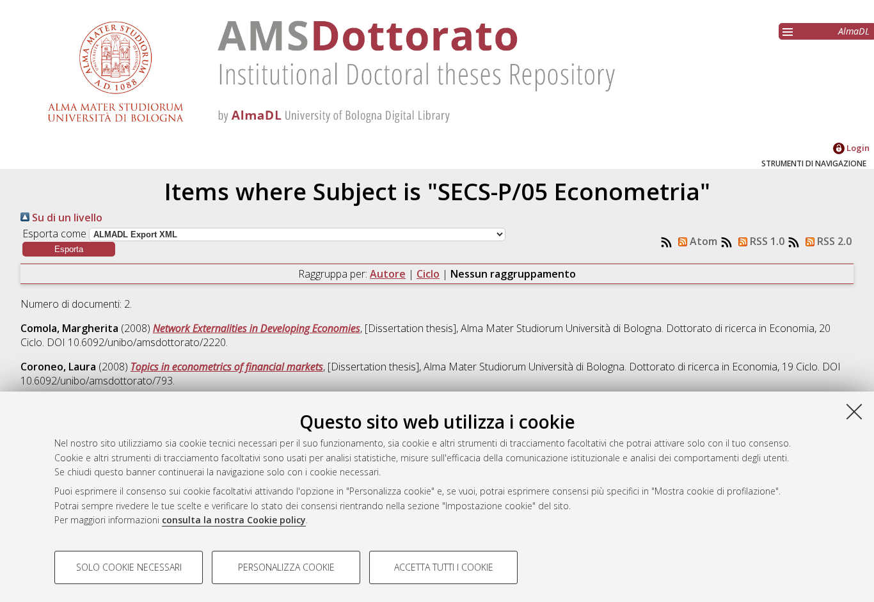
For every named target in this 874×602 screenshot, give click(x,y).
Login (857, 148)
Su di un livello (65, 217)
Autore (388, 274)
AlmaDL (854, 31)
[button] (68, 249)
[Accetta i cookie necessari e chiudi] (854, 411)
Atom (702, 241)
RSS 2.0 (833, 241)
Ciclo (428, 274)
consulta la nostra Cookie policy (234, 520)
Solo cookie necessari (129, 567)
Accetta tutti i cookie (443, 567)
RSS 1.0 (765, 241)
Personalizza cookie (286, 567)
